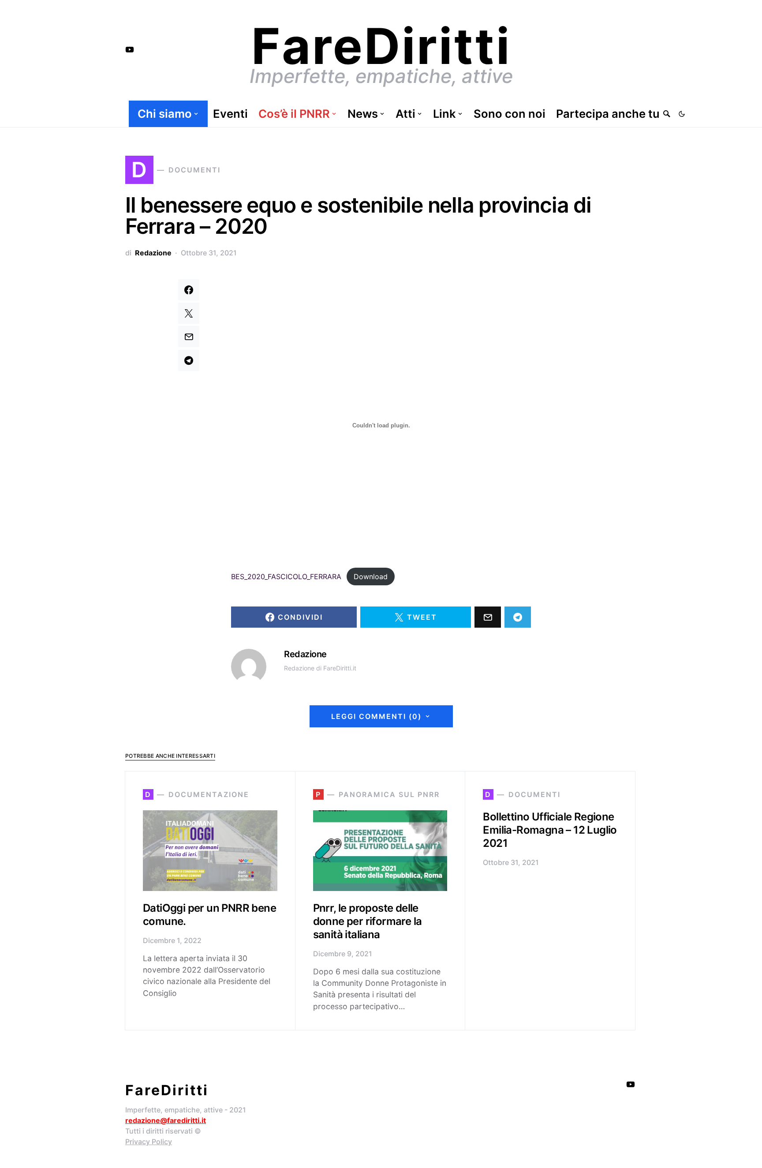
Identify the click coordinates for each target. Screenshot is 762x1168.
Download (371, 576)
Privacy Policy (148, 1141)
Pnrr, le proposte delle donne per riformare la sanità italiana (367, 921)
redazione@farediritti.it (165, 1120)
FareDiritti (381, 46)
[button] (681, 113)
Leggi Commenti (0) (376, 716)
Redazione (153, 252)
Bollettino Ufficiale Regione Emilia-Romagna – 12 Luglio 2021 (549, 830)
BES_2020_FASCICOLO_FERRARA (286, 576)
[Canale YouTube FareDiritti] (129, 49)
